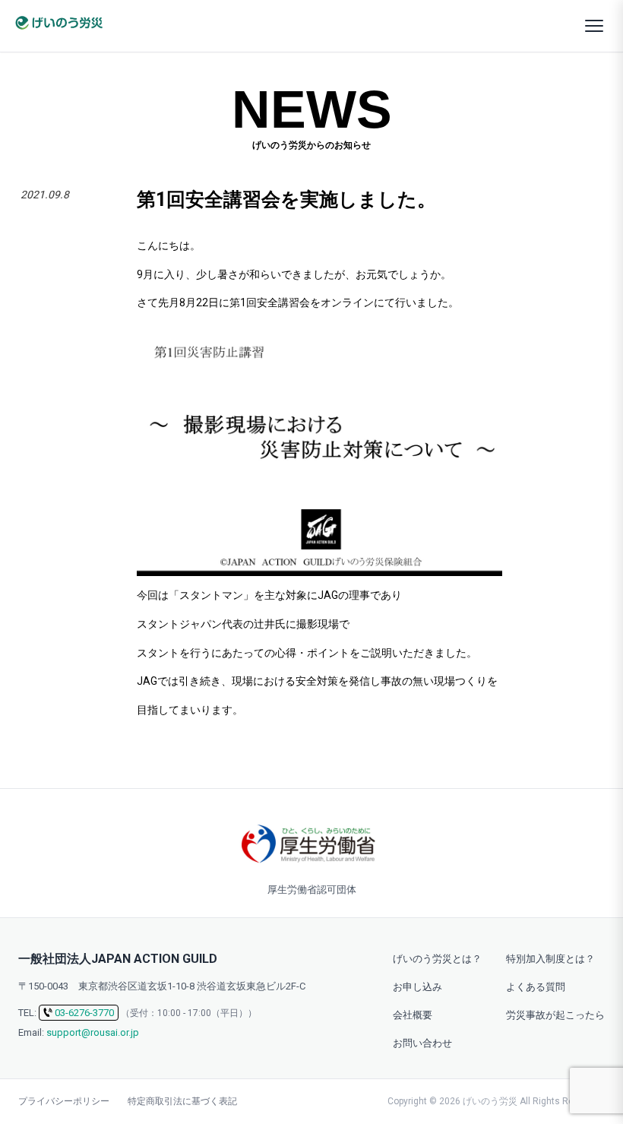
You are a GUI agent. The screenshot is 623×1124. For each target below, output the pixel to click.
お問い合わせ (422, 1043)
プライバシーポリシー (63, 1101)
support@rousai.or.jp (92, 1032)
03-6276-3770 (84, 1012)
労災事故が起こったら (555, 1015)
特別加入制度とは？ (550, 958)
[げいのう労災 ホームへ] (58, 23)
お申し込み (417, 987)
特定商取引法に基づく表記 (182, 1101)
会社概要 (412, 1015)
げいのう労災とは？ (437, 958)
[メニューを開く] (594, 26)
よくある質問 (535, 987)
